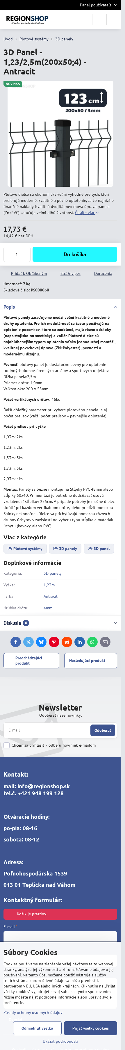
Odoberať (102, 730)
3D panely (53, 573)
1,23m (49, 585)
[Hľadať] (85, 19)
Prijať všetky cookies (90, 1028)
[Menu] (114, 19)
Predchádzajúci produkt (28, 660)
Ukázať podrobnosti (60, 1041)
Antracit (51, 596)
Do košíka (75, 254)
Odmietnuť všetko (37, 1028)
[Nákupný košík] (99, 19)
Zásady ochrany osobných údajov (33, 1012)
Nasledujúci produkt (87, 660)
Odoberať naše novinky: (60, 715)
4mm (48, 608)
